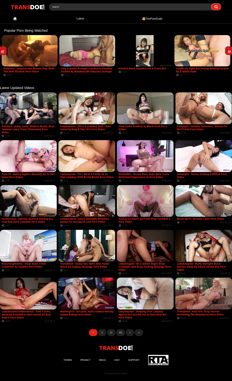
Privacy (85, 360)
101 (121, 332)
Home (15, 18)
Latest (80, 18)
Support (134, 360)
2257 (117, 360)
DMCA (102, 360)
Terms (68, 360)
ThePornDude (154, 18)
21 (111, 332)
